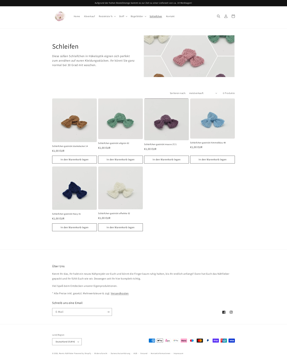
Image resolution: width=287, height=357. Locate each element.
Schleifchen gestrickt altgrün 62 (113, 143)
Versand (143, 353)
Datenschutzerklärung (120, 353)
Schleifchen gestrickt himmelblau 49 (208, 142)
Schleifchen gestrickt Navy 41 (66, 214)
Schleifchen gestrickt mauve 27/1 (160, 144)
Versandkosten (120, 293)
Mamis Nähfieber (66, 353)
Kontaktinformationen (160, 353)
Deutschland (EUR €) (65, 341)
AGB (135, 353)
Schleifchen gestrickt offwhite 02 (114, 213)
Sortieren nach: (178, 93)
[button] (107, 16)
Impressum (178, 353)
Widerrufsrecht (100, 353)
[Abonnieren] (108, 312)
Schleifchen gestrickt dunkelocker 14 (70, 146)
